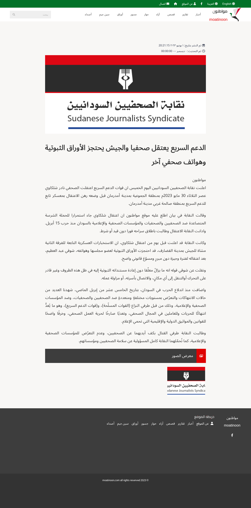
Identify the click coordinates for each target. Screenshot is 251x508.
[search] (14, 14)
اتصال (162, 4)
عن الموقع (188, 4)
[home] (175, 4)
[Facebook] (201, 4)
